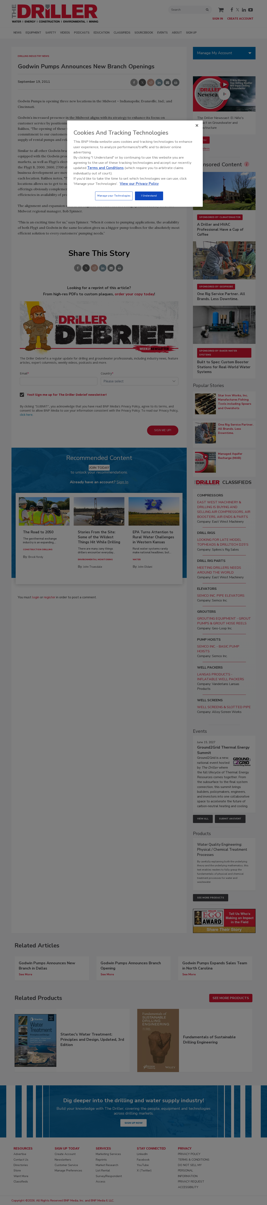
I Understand (149, 195)
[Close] (197, 125)
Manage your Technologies (113, 195)
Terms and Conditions (105, 167)
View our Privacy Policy (139, 183)
